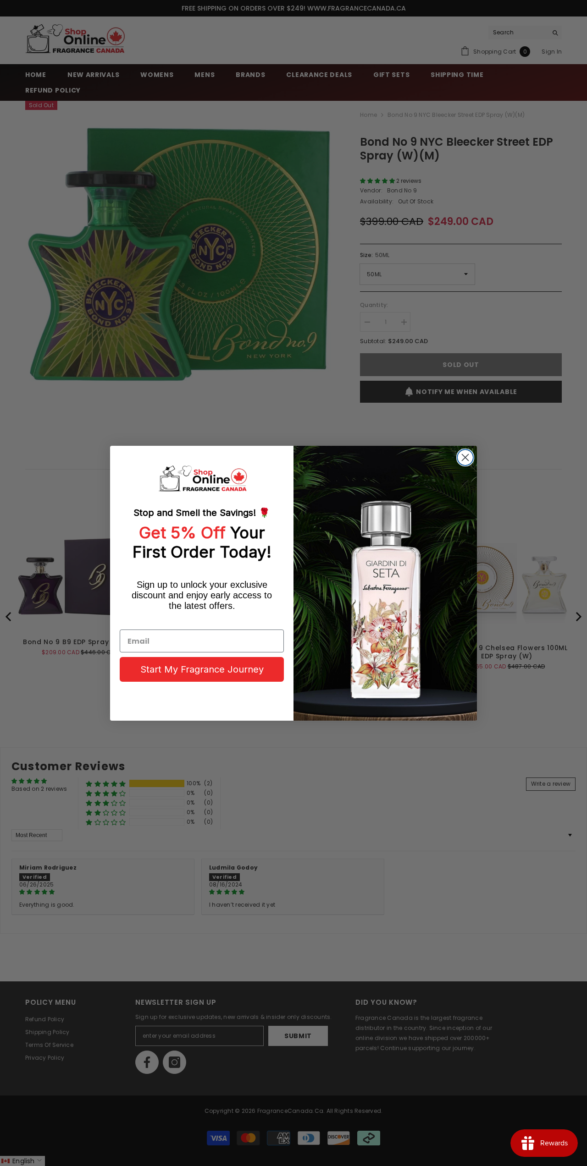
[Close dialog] (465, 457)
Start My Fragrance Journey (202, 669)
